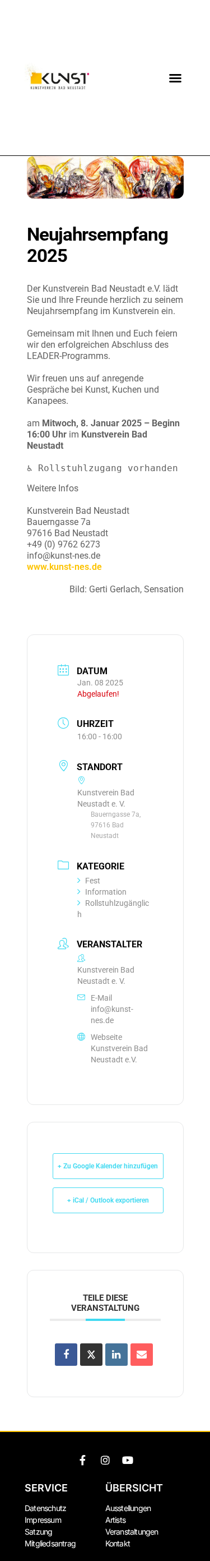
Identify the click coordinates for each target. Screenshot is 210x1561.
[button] (175, 78)
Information (106, 891)
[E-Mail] (141, 1354)
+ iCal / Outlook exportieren (108, 1200)
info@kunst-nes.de (112, 1015)
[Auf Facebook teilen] (66, 1354)
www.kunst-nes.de (64, 566)
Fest (92, 880)
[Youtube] (128, 1460)
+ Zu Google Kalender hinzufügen (108, 1166)
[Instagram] (105, 1460)
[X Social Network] (91, 1354)
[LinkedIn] (116, 1354)
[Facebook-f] (83, 1460)
